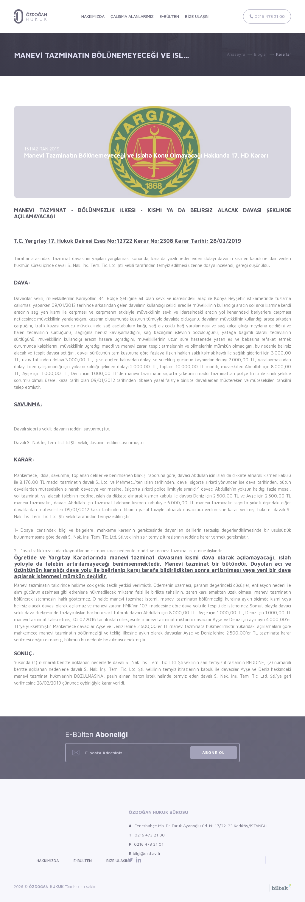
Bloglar (260, 54)
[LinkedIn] (138, 860)
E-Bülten (83, 860)
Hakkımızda (48, 860)
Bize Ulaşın (117, 860)
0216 (269, 16)
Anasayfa (236, 54)
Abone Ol (213, 752)
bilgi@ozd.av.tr (145, 853)
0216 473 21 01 (146, 844)
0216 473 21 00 (147, 834)
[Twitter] (131, 860)
